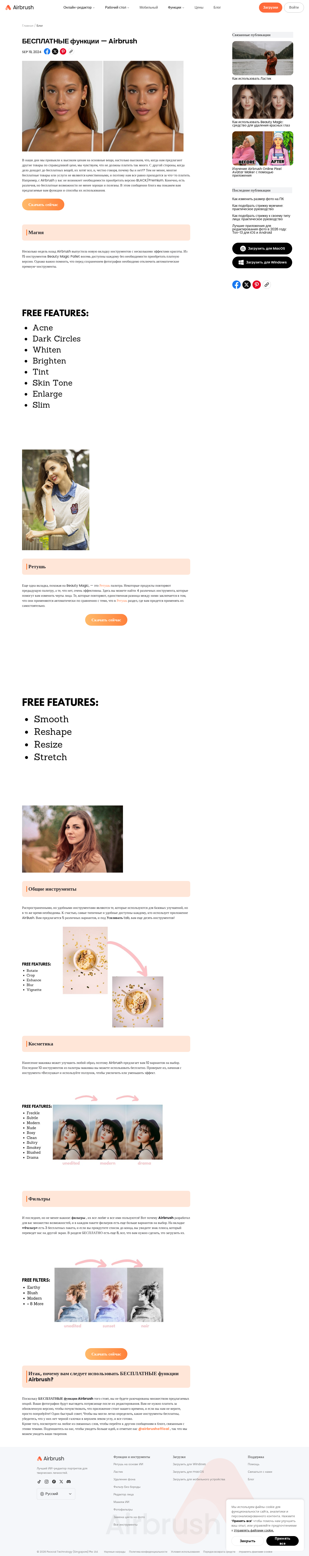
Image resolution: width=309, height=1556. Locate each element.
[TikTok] (39, 1481)
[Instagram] (46, 1481)
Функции (174, 7)
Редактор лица (124, 1494)
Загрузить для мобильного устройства (199, 1479)
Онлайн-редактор (77, 7)
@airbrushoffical (153, 1428)
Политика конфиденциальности (148, 1551)
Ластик (118, 1472)
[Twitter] (61, 1481)
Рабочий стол (115, 7)
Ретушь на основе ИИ (128, 1464)
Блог (217, 7)
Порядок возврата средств (219, 1551)
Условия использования (185, 1551)
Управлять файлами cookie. (254, 1530)
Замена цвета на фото (129, 1517)
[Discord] (68, 1481)
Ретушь (104, 585)
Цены (199, 7)
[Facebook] (54, 1481)
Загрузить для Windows (189, 1464)
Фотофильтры (123, 1509)
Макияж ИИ (121, 1502)
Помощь (253, 1464)
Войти (294, 7)
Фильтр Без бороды (127, 1487)
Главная (27, 25)
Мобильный (149, 7)
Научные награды (114, 1551)
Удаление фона (124, 1479)
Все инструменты (125, 1524)
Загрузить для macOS (188, 1472)
